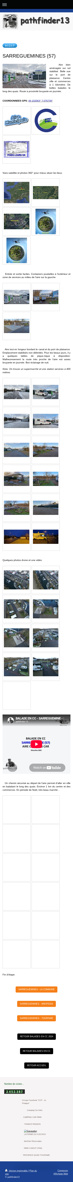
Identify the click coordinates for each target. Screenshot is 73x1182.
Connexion (63, 1170)
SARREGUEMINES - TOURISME (36, 1018)
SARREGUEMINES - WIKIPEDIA (36, 1004)
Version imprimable (18, 1170)
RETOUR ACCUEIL (36, 1065)
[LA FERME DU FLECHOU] (36, 1131)
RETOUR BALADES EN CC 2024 (36, 1036)
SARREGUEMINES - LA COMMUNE (36, 989)
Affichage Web (60, 1174)
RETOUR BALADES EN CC (36, 1051)
